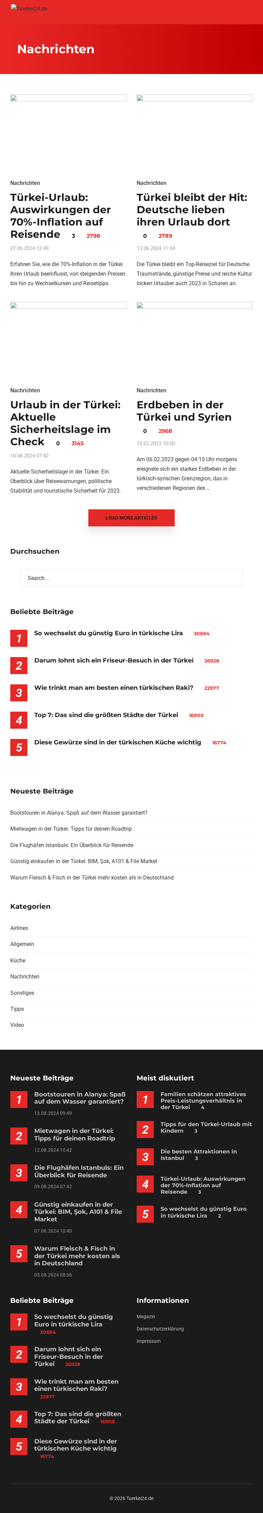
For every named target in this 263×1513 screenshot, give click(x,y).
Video (17, 1025)
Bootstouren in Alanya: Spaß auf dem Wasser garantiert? (79, 813)
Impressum (149, 1341)
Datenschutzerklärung (160, 1329)
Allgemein (22, 944)
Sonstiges (22, 993)
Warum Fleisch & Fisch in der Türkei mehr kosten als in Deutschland (92, 877)
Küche (17, 960)
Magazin (146, 1316)
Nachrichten (25, 183)
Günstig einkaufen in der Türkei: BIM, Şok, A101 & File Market (83, 861)
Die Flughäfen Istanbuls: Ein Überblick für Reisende (71, 845)
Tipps (17, 1009)
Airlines (19, 928)
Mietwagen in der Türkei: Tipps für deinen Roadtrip (71, 829)
